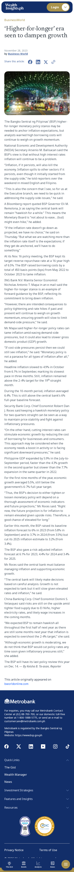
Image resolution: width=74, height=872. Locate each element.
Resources (11, 808)
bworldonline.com (16, 684)
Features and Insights (18, 799)
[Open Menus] (65, 864)
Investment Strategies (18, 790)
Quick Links (11, 760)
